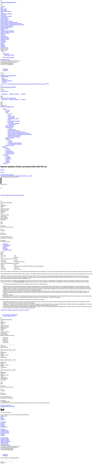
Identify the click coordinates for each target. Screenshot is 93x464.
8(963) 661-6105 (4, 47)
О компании (3, 422)
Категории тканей (7, 249)
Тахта (9, 115)
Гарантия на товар (5, 432)
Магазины (3, 429)
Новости (2, 423)
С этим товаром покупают (9, 316)
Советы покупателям (6, 441)
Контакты (3, 425)
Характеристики (7, 245)
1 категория (3, 310)
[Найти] (2, 5)
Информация (4, 426)
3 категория (15, 310)
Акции (2, 418)
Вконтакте (5, 69)
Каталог (7, 111)
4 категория (20, 310)
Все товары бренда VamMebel (8, 406)
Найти (2, 462)
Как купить (8, 150)
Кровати (10, 141)
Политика (3, 434)
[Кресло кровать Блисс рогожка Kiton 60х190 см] (12, 195)
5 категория (26, 310)
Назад (8, 110)
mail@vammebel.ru (5, 59)
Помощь (3, 435)
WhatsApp (5, 70)
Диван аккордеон (7, 175)
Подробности (4, 216)
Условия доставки (5, 431)
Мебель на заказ (15, 175)
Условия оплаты (4, 430)
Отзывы (2, 424)
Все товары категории (6, 405)
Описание (5, 243)
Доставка (5, 248)
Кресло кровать (12, 129)
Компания (8, 157)
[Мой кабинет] (1, 92)
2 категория (9, 310)
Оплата (4, 247)
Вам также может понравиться (10, 314)
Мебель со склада (27, 175)
